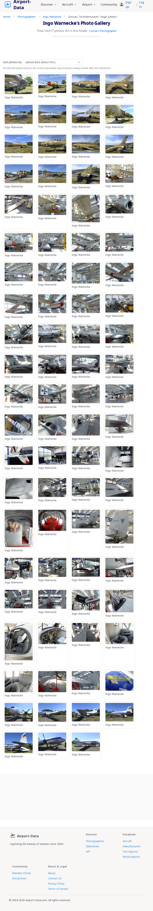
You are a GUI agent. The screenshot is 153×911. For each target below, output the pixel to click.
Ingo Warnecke (52, 16)
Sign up (128, 4)
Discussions (19, 878)
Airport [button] (87, 4)
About (51, 873)
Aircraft (127, 841)
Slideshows (92, 846)
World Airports (131, 856)
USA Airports (130, 851)
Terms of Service (58, 889)
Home (6, 16)
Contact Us (55, 878)
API (88, 851)
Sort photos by (12, 62)
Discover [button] (47, 4)
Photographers (27, 16)
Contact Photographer (103, 31)
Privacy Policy (56, 883)
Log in (141, 4)
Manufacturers (132, 846)
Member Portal (21, 873)
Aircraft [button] (67, 4)
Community (109, 4)
